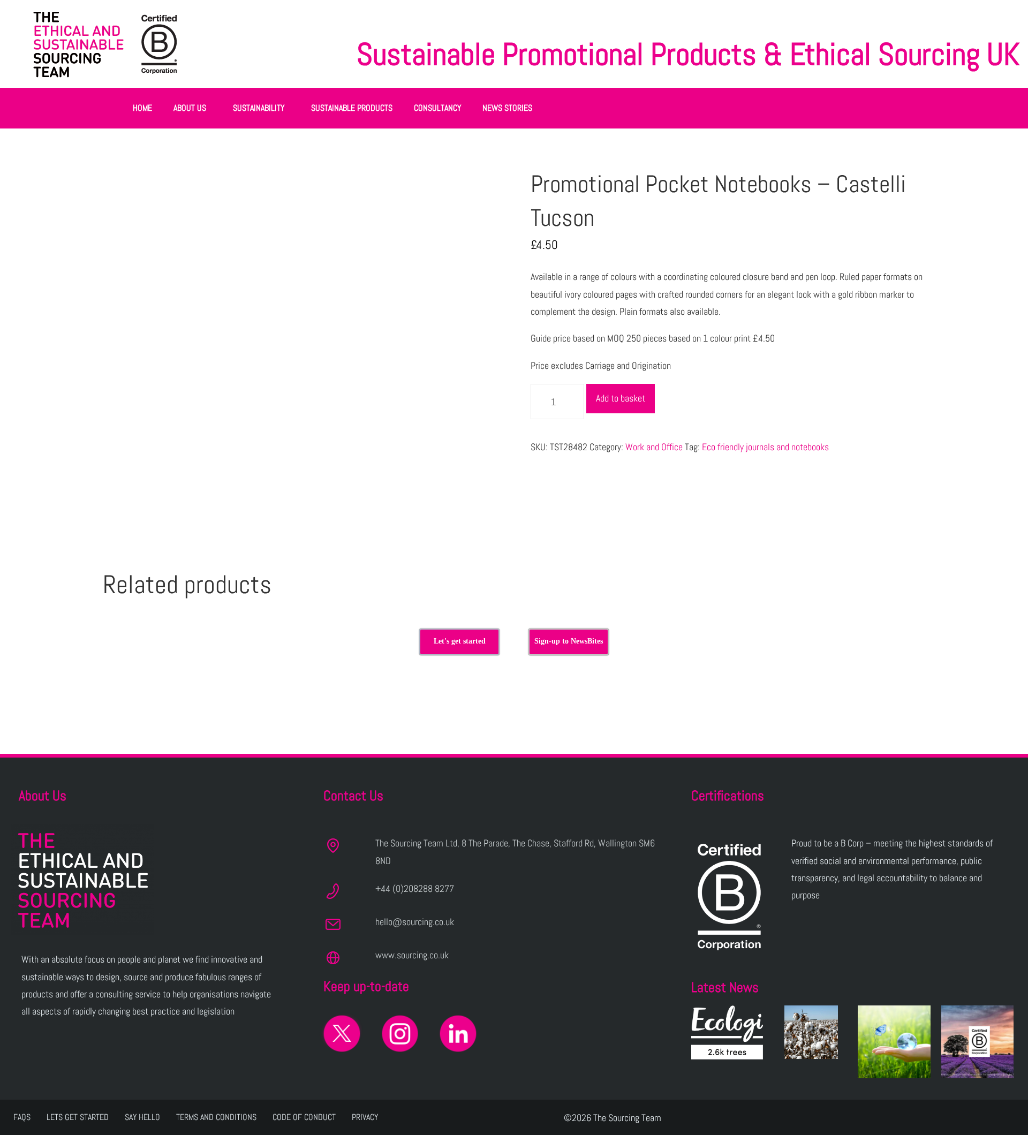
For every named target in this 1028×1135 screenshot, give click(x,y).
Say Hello (142, 1117)
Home (142, 107)
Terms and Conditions (216, 1117)
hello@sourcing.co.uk (414, 921)
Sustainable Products (351, 107)
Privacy (365, 1117)
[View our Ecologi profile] (727, 1032)
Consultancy (437, 107)
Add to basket (620, 398)
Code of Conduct (304, 1117)
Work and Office (654, 447)
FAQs (22, 1117)
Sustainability (258, 107)
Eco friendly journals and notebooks (765, 447)
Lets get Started (78, 1117)
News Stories (507, 107)
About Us (189, 107)
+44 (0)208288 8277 (414, 888)
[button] (192, 108)
